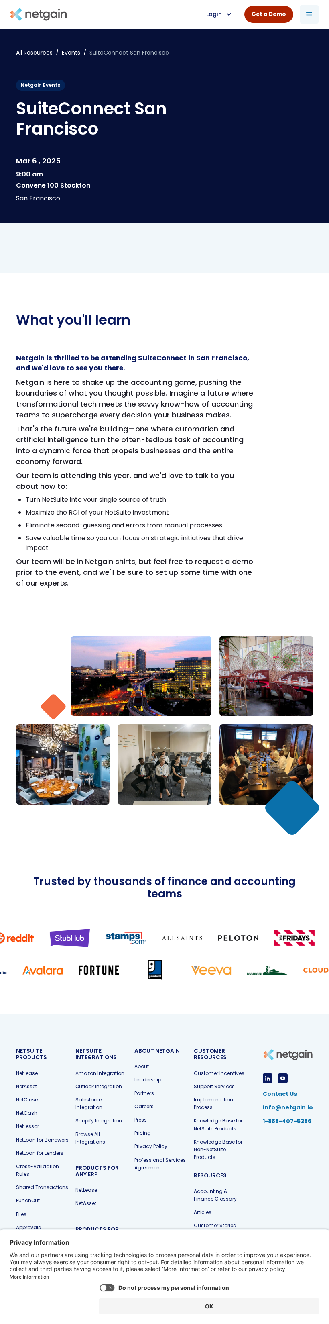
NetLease (27, 1073)
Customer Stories (215, 1225)
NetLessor (27, 1126)
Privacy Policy (150, 1146)
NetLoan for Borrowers (42, 1139)
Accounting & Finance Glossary (215, 1195)
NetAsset (26, 1086)
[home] (38, 14)
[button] (218, 14)
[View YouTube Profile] (283, 1078)
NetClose (27, 1099)
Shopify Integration (98, 1120)
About (141, 1066)
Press (140, 1119)
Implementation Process (213, 1103)
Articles (202, 1212)
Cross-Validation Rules (37, 1170)
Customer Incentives (219, 1073)
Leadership (147, 1079)
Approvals (28, 1227)
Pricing (142, 1133)
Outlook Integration (98, 1086)
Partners (144, 1093)
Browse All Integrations (90, 1138)
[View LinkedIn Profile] (267, 1078)
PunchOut (28, 1200)
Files (21, 1214)
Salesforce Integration (88, 1103)
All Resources (34, 53)
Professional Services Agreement (160, 1163)
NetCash (26, 1112)
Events (71, 53)
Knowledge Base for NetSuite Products (218, 1124)
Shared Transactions (42, 1187)
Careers (144, 1106)
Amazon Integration (99, 1073)
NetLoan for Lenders (39, 1153)
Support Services (214, 1086)
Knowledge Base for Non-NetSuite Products (218, 1149)
